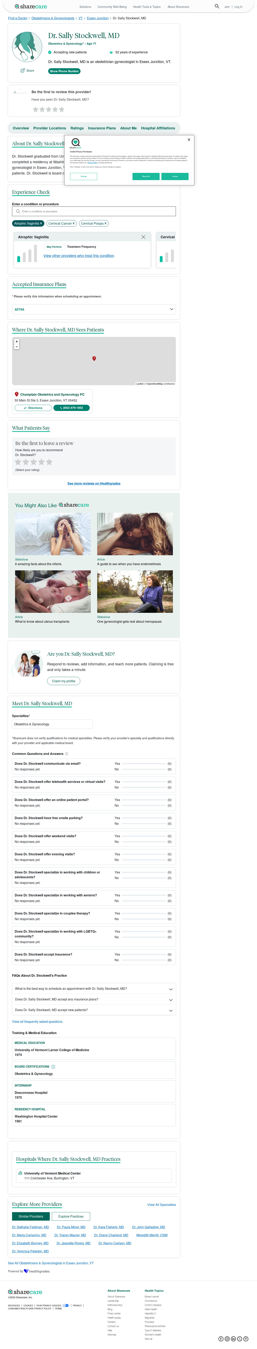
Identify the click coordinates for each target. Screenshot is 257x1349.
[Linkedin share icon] (233, 1340)
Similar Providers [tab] (31, 1216)
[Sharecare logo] (52, 1292)
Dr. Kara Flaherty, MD (109, 1227)
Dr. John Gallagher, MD (148, 1227)
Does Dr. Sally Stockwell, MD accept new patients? (51, 1009)
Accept (174, 176)
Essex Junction (98, 18)
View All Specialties (161, 1204)
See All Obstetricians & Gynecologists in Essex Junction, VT (51, 1263)
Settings (84, 176)
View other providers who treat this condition (78, 255)
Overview (21, 128)
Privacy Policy (92, 163)
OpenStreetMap (155, 383)
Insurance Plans (102, 128)
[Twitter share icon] (240, 1340)
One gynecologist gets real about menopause (129, 621)
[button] (65, 753)
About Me (128, 128)
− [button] (17, 347)
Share (30, 70)
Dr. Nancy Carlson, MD (115, 1243)
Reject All (146, 176)
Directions (35, 408)
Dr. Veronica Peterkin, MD (30, 1251)
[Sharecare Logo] (31, 6)
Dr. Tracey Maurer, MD (70, 1235)
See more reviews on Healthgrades (93, 483)
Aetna (19, 309)
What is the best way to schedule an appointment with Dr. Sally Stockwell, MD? (71, 988)
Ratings (77, 128)
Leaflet (140, 383)
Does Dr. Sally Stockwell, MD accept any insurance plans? (56, 999)
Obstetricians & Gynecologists (53, 18)
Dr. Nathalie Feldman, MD (30, 1227)
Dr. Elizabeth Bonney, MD (30, 1243)
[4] (55, 108)
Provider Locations (49, 128)
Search (217, 6)
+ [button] (17, 341)
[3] (48, 108)
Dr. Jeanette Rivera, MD (74, 1243)
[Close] (189, 139)
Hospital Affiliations (158, 128)
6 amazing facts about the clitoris (38, 563)
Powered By (15, 1271)
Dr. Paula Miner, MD (71, 1227)
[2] (41, 108)
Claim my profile (63, 681)
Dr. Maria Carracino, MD (29, 1235)
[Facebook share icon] (221, 1340)
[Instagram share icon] (227, 1340)
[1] (35, 108)
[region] (129, 160)
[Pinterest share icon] (246, 1340)
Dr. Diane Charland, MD (111, 1235)
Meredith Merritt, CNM (151, 1235)
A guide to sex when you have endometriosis (129, 563)
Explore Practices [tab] (71, 1216)
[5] (61, 108)
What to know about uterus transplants (42, 621)
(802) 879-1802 (73, 408)
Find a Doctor (17, 18)
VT (81, 18)
